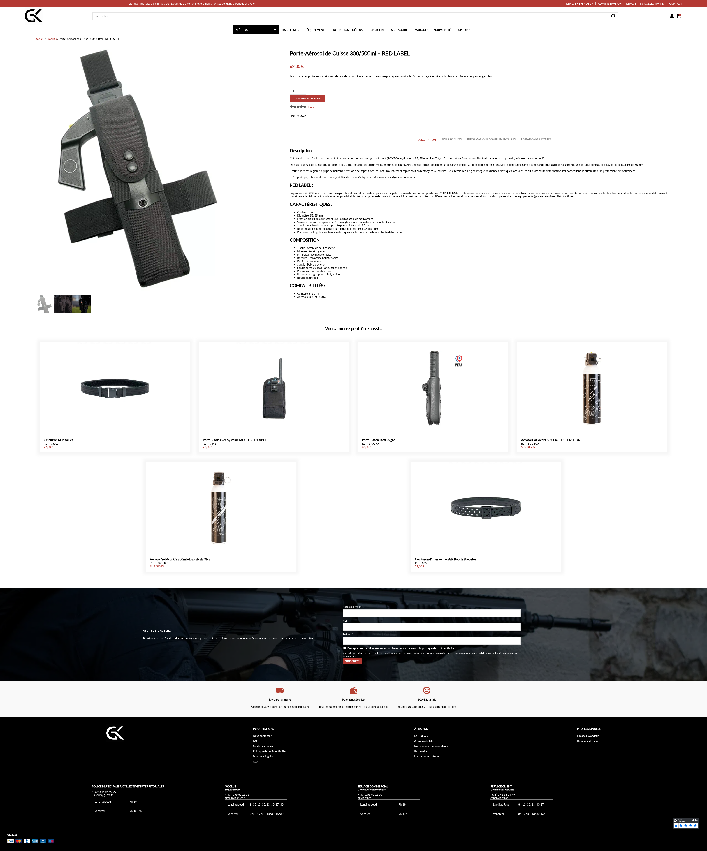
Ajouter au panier (307, 98)
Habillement (291, 29)
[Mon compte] (671, 16)
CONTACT (675, 3)
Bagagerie (377, 29)
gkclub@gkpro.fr (235, 797)
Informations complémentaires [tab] (491, 139)
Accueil (39, 39)
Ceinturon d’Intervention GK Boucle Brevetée (445, 559)
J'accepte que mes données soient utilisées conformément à (400, 648)
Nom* (346, 620)
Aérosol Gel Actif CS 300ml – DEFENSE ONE (180, 559)
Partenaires (421, 751)
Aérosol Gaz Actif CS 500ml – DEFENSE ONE (551, 440)
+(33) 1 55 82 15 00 (370, 794)
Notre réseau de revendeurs (431, 746)
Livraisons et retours (426, 756)
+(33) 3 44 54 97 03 (104, 791)
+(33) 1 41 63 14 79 (502, 794)
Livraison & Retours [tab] (536, 139)
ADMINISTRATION (610, 3)
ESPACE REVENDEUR (579, 3)
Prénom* (348, 634)
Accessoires (400, 29)
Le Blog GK (421, 735)
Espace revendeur (588, 735)
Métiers (242, 29)
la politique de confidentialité (436, 648)
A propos (464, 29)
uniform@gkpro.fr (102, 795)
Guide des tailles (263, 746)
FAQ (255, 741)
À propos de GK (423, 741)
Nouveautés (443, 29)
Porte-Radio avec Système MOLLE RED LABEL (235, 440)
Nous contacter (262, 735)
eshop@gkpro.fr (499, 797)
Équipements (316, 29)
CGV (256, 761)
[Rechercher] (613, 16)
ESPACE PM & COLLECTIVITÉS (645, 3)
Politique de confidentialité (269, 751)
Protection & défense (348, 29)
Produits (51, 39)
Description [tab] (427, 139)
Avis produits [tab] (451, 139)
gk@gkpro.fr (365, 797)
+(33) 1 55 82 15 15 (237, 794)
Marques (421, 29)
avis (310, 107)
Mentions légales (263, 756)
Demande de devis (588, 741)
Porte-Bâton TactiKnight (378, 440)
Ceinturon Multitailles (58, 440)
